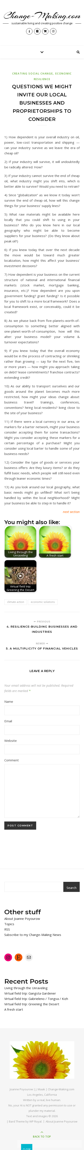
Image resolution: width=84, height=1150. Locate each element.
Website (10, 740)
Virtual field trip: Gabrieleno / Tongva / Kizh (36, 998)
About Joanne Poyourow (22, 918)
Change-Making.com (42, 15)
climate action (15, 602)
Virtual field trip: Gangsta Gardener (30, 993)
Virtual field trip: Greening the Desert (31, 1004)
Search (71, 887)
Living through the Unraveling (26, 988)
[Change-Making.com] (42, 1060)
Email (8, 721)
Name (8, 701)
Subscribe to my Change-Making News (32, 934)
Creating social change (32, 73)
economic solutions (43, 602)
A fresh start (13, 1009)
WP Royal (35, 1121)
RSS (7, 929)
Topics (9, 924)
